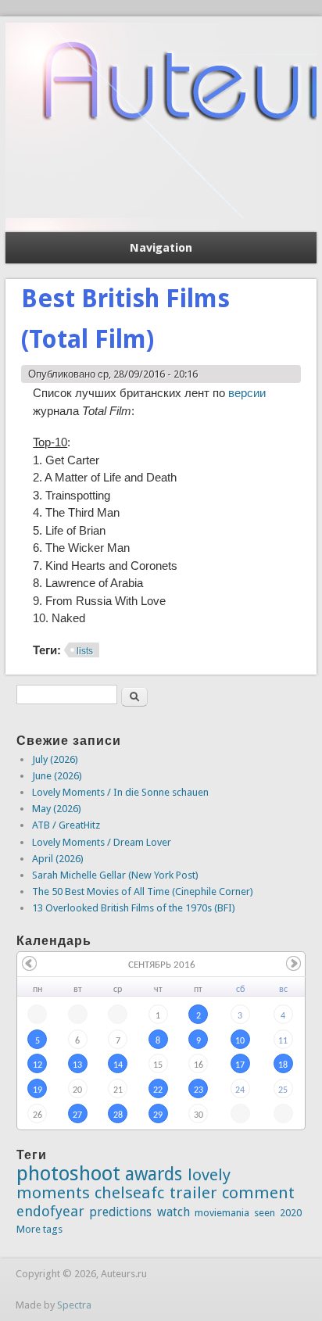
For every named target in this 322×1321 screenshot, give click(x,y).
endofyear (50, 1211)
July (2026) (55, 759)
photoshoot (68, 1173)
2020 (291, 1213)
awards (153, 1174)
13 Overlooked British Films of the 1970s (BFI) (133, 908)
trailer (193, 1192)
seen (264, 1213)
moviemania (222, 1213)
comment (258, 1192)
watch (173, 1212)
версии (247, 392)
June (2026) (57, 776)
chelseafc (129, 1192)
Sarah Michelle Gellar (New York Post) (115, 875)
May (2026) (56, 808)
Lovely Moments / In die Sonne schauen (120, 792)
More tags (39, 1229)
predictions (120, 1212)
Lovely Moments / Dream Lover (101, 842)
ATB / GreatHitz (66, 825)
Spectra (74, 1305)
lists (85, 651)
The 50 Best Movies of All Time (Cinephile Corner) (142, 891)
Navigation (161, 248)
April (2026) (58, 859)
